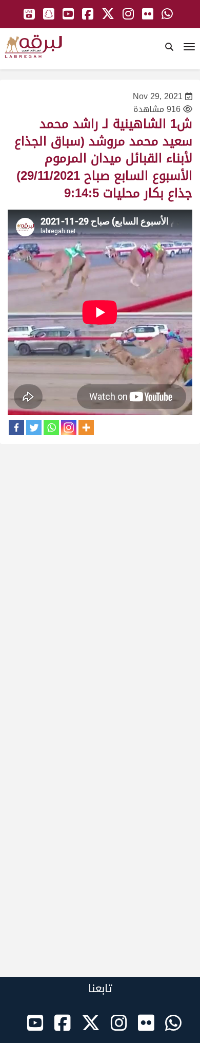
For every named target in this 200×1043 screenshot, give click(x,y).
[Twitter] (34, 427)
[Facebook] (16, 427)
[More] (86, 427)
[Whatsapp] (51, 427)
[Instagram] (68, 427)
